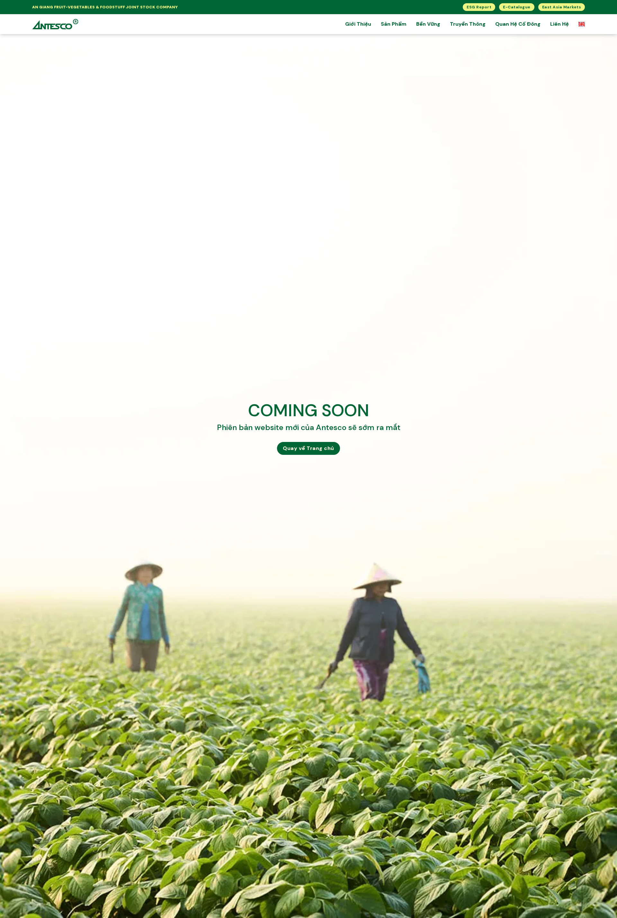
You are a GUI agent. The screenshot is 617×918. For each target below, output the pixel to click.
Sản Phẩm (394, 24)
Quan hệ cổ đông (518, 24)
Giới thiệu (358, 24)
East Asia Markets (561, 7)
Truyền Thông (468, 24)
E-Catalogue (517, 7)
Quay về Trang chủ (308, 448)
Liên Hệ (559, 24)
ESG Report (479, 7)
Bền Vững (428, 24)
